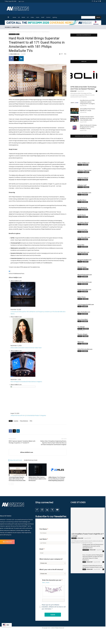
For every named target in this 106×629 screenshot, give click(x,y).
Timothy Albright (82, 334)
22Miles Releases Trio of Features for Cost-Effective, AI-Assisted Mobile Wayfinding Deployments (56, 479)
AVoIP (84, 569)
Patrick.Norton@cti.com (85, 282)
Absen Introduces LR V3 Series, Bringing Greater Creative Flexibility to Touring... (88, 127)
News (18, 34)
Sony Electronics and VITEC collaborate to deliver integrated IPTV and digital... (87, 102)
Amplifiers (74, 538)
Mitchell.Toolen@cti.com (85, 274)
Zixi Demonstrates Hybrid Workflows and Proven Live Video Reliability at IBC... (87, 118)
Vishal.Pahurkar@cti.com (85, 349)
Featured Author (83, 230)
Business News (12, 31)
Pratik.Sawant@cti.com (84, 289)
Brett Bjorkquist (82, 207)
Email (41, 549)
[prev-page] (10, 484)
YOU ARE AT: (8, 27)
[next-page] (12, 484)
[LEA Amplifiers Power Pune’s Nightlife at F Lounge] (74, 111)
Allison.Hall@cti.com (14, 54)
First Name (43, 529)
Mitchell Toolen (82, 267)
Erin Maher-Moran (83, 222)
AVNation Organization (84, 170)
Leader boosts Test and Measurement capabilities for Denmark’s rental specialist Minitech (93, 546)
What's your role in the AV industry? (51, 569)
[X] (98, 1)
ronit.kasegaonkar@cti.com (86, 304)
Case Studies (85, 549)
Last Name (43, 539)
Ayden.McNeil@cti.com (84, 192)
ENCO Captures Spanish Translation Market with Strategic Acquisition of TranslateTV (22, 442)
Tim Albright (81, 327)
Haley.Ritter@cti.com (84, 237)
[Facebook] (92, 1)
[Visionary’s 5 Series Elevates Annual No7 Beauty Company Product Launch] (76, 568)
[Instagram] (94, 1)
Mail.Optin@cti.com (83, 252)
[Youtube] (100, 1)
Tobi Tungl (80, 342)
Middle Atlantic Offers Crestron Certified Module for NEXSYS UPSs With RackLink (37, 479)
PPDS (31, 421)
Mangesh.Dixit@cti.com (84, 260)
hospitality (16, 421)
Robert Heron (82, 297)
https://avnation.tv (81, 330)
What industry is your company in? (51, 559)
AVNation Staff (73, 91)
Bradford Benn (82, 200)
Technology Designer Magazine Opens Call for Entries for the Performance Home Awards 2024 (17, 479)
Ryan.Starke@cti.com (84, 312)
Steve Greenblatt (83, 319)
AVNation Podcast (83, 178)
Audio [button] (47, 582)
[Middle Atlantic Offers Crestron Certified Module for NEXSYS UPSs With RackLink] (38, 469)
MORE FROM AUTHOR (30, 460)
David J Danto (82, 215)
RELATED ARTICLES (16, 460)
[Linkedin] (96, 1)
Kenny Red (81, 245)
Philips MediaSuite (24, 421)
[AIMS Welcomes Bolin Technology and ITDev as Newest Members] (83, 75)
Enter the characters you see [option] (51, 580)
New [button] (43, 582)
